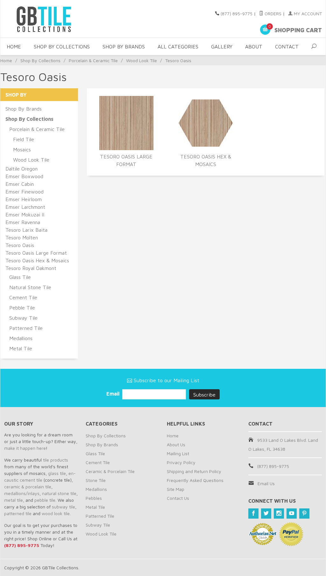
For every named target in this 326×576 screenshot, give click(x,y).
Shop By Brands (124, 46)
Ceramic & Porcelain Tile (110, 471)
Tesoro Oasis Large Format (126, 160)
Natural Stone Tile (30, 287)
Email (113, 394)
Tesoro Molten (21, 237)
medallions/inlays (21, 493)
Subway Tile (23, 318)
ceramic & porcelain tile (27, 486)
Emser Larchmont (25, 207)
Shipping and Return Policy (194, 471)
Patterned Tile (26, 328)
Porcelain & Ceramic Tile (93, 60)
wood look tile (56, 513)
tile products (55, 460)
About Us (176, 444)
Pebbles (94, 498)
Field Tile (23, 139)
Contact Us (178, 498)
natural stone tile (59, 493)
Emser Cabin (19, 184)
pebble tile (44, 500)
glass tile (57, 473)
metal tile (13, 500)
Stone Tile (96, 480)
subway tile (63, 506)
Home (14, 46)
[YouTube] (292, 513)
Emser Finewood (24, 191)
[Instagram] (279, 513)
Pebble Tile (22, 307)
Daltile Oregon (21, 168)
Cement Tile (23, 297)
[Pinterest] (304, 513)
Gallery (221, 46)
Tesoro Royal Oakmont (30, 268)
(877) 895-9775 (236, 13)
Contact (287, 46)
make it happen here (25, 448)
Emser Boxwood (24, 176)
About (253, 46)
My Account (307, 13)
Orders (272, 13)
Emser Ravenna (22, 222)
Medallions (20, 338)
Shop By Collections (62, 46)
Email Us (266, 483)
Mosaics (22, 149)
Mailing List (178, 453)
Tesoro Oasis (19, 245)
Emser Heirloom (23, 199)
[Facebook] (253, 513)
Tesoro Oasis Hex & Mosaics (205, 160)
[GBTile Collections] (54, 19)
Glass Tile (20, 277)
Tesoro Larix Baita (26, 230)
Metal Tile (20, 348)
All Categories (178, 46)
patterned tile (18, 513)
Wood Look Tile (141, 60)
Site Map (175, 489)
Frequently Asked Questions (195, 480)
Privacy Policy (181, 462)
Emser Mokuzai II (24, 214)
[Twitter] (266, 513)
